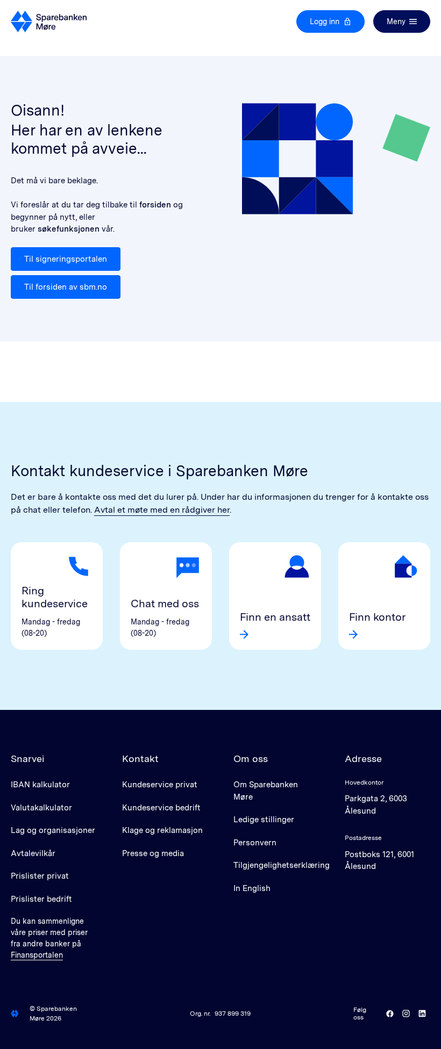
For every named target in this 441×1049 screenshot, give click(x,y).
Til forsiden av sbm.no (65, 287)
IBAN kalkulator (40, 784)
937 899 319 (233, 1013)
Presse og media (153, 853)
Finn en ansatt (275, 616)
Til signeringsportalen (65, 259)
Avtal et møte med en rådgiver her (162, 510)
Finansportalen (37, 955)
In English (252, 888)
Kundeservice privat (159, 784)
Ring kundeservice (55, 597)
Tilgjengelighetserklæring (281, 865)
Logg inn (324, 21)
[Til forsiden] (49, 21)
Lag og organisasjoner (53, 830)
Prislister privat (40, 876)
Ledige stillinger (263, 819)
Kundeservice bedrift (161, 808)
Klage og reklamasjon (162, 830)
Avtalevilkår (33, 853)
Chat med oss (165, 603)
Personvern (254, 842)
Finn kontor (377, 616)
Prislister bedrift (41, 899)
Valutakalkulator (41, 808)
